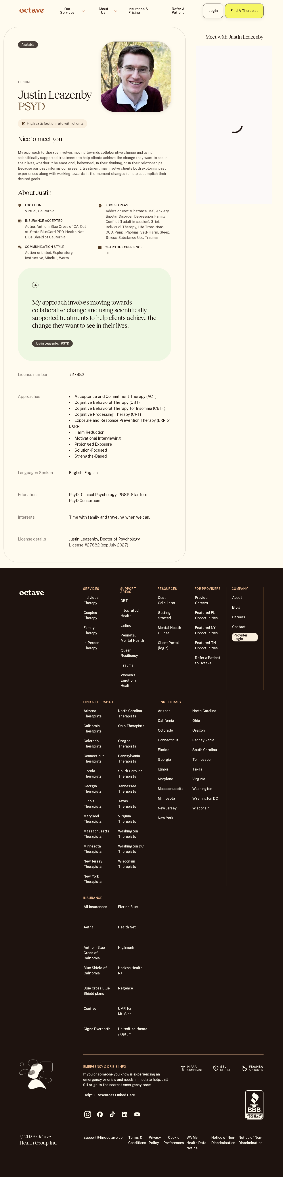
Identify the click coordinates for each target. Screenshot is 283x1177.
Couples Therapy (90, 615)
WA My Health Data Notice (196, 1142)
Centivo (90, 1008)
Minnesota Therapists (93, 849)
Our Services (67, 11)
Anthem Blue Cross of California (94, 952)
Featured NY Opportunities (206, 630)
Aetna (89, 927)
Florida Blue (128, 907)
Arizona (164, 711)
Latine (126, 625)
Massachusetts (171, 789)
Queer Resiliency (129, 653)
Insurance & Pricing (138, 11)
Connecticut (168, 740)
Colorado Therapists (93, 743)
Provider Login (240, 637)
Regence (125, 988)
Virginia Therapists (127, 819)
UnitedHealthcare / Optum (132, 1031)
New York (165, 818)
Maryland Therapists (93, 819)
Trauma (127, 665)
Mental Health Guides (169, 630)
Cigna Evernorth (97, 1029)
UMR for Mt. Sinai (125, 1011)
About (237, 598)
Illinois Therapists (93, 804)
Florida (163, 750)
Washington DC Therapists (131, 849)
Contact (239, 627)
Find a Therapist (244, 11)
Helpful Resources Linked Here (109, 1095)
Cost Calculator (166, 600)
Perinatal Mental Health (132, 638)
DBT (124, 601)
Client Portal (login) (168, 645)
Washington (202, 789)
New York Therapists (93, 879)
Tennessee (201, 759)
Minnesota (166, 798)
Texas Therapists (127, 804)
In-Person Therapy (91, 645)
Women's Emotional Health (129, 680)
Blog (236, 607)
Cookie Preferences (174, 1140)
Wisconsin (200, 808)
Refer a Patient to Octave (207, 660)
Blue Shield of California (95, 970)
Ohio (196, 721)
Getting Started (164, 615)
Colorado (165, 730)
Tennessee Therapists (127, 789)
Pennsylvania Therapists (129, 758)
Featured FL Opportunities (206, 615)
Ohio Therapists (131, 726)
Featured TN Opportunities (206, 645)
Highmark (126, 947)
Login (213, 11)
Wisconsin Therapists (127, 864)
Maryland (165, 779)
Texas (197, 769)
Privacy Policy (155, 1140)
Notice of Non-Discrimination (223, 1140)
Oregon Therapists (127, 743)
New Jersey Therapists (93, 864)
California (166, 721)
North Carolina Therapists (130, 713)
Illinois (163, 769)
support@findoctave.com (105, 1137)
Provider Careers (202, 600)
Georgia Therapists (93, 789)
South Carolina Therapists (130, 773)
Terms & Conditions (137, 1140)
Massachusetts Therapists (96, 834)
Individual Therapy (91, 600)
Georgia (164, 759)
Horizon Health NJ (130, 970)
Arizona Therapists (93, 713)
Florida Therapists (93, 773)
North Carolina (204, 711)
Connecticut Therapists (94, 758)
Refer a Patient (178, 11)
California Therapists (93, 728)
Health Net (127, 927)
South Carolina (204, 750)
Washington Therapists (128, 834)
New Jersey (167, 808)
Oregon (198, 730)
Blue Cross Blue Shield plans (97, 991)
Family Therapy (90, 630)
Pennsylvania (203, 740)
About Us (103, 11)
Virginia (198, 779)
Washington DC (205, 798)
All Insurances (95, 907)
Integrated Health (130, 613)
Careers (238, 617)
